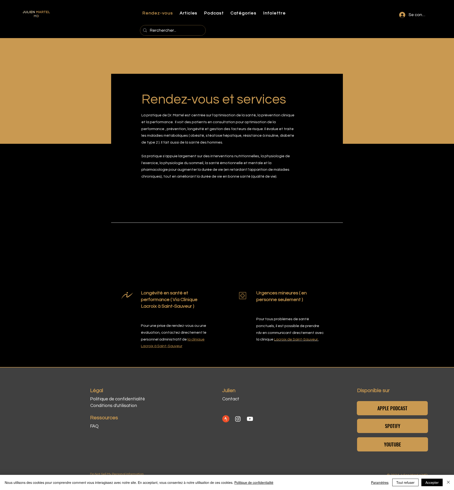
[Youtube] (249, 418)
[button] (214, 13)
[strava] (225, 418)
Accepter (432, 482)
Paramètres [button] (380, 482)
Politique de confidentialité (253, 482)
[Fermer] (448, 482)
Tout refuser (405, 482)
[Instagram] (237, 418)
